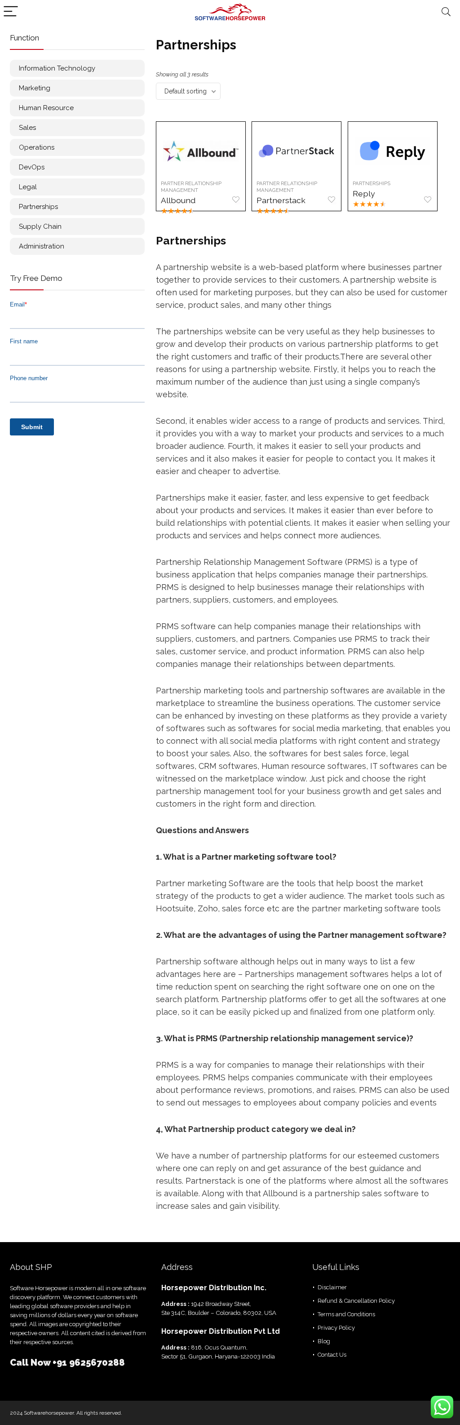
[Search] (446, 12)
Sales (27, 128)
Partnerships (38, 207)
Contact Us (332, 1354)
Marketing (34, 88)
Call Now (31, 1362)
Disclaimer (332, 1287)
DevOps (31, 167)
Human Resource (46, 108)
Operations (36, 147)
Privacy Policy (336, 1327)
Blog (324, 1341)
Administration (41, 246)
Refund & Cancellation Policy (356, 1300)
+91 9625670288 (89, 1362)
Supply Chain (40, 226)
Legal (28, 187)
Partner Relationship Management (191, 186)
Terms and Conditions (346, 1314)
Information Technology (57, 68)
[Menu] (11, 12)
